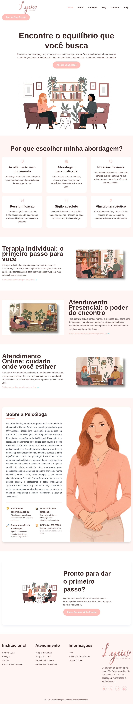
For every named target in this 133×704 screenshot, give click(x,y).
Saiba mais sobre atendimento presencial (88, 333)
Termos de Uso (75, 660)
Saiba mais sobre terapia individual (18, 280)
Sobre (81, 7)
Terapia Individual (43, 653)
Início (70, 7)
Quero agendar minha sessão (82, 612)
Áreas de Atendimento (12, 664)
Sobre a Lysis (8, 653)
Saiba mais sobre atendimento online (19, 387)
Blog (104, 7)
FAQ (126, 7)
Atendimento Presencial (46, 664)
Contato (115, 7)
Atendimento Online (44, 660)
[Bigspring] (116, 654)
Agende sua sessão (16, 17)
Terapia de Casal (43, 657)
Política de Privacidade (79, 657)
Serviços (92, 7)
